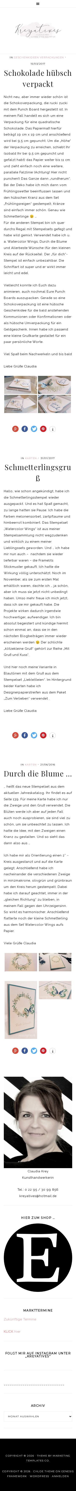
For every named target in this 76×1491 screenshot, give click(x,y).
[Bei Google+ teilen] (15, 429)
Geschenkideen (26, 57)
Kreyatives (38, 30)
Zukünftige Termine (20, 1319)
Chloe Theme (44, 1471)
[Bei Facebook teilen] (25, 429)
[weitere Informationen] (53, 429)
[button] (38, 4)
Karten (31, 458)
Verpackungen (52, 57)
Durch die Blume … (38, 773)
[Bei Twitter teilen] (34, 429)
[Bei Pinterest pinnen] (43, 429)
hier (12, 1331)
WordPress (39, 1476)
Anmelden (60, 1476)
